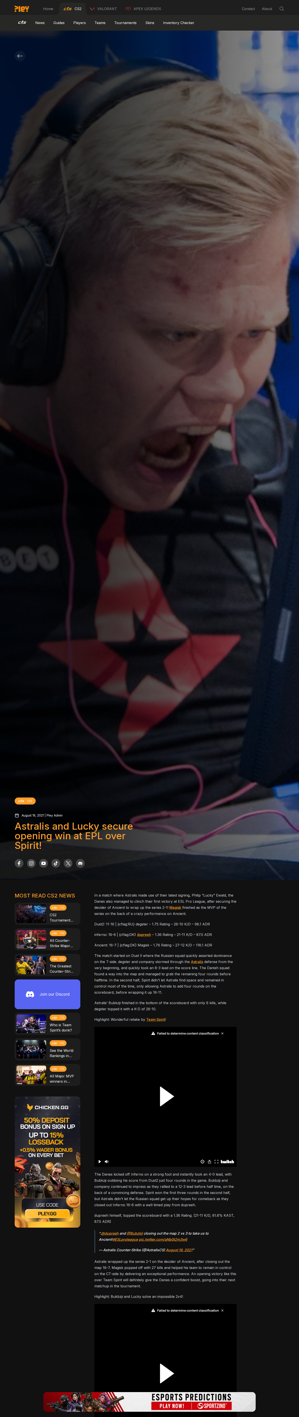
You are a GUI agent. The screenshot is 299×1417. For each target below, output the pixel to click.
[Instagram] (31, 863)
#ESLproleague (125, 1239)
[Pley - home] (22, 9)
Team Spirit (155, 1019)
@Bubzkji (135, 1233)
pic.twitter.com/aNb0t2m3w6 (163, 1239)
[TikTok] (55, 863)
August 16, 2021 (179, 1250)
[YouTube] (43, 863)
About (267, 9)
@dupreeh (110, 1233)
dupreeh (144, 934)
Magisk (175, 907)
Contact (248, 9)
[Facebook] (19, 863)
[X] (68, 863)
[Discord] (80, 863)
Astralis (197, 962)
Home (48, 9)
